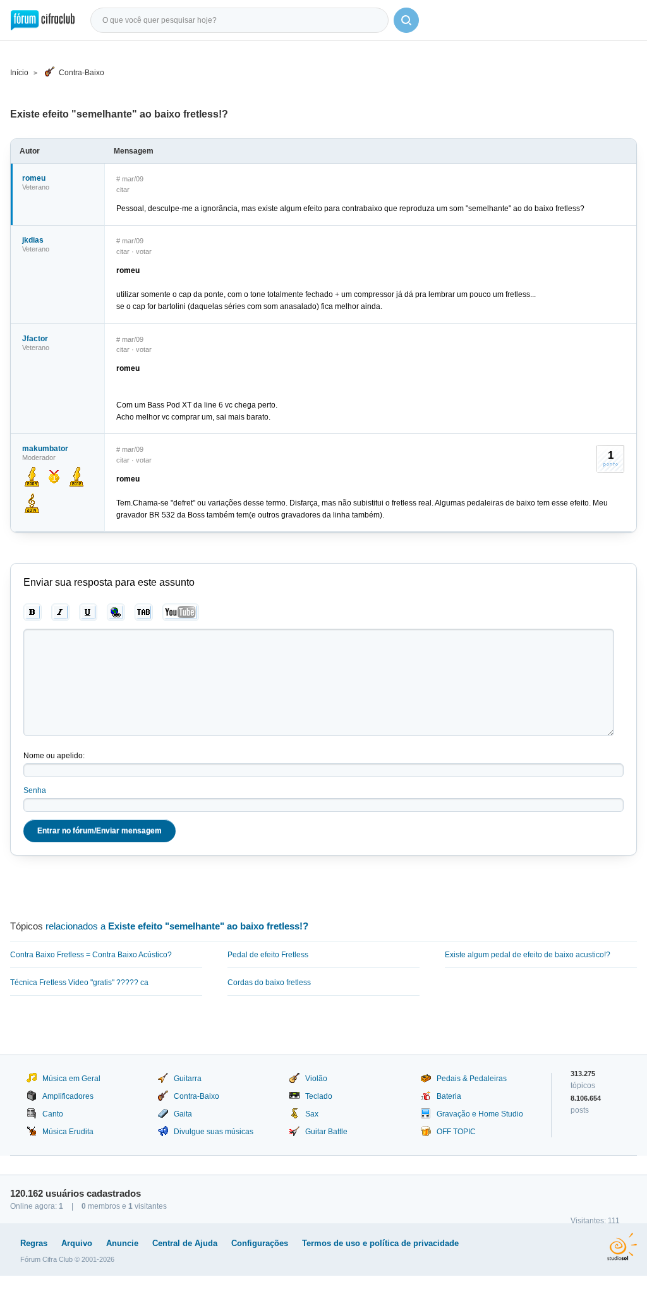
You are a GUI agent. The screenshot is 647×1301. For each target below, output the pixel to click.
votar (144, 251)
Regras (33, 1243)
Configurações (259, 1243)
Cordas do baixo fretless (269, 982)
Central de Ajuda (184, 1243)
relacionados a (176, 926)
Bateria (449, 1096)
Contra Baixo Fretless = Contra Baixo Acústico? (91, 954)
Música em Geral (71, 1078)
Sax (311, 1114)
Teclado (318, 1096)
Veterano (35, 187)
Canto (52, 1114)
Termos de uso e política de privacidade (380, 1243)
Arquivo (76, 1243)
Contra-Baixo (81, 72)
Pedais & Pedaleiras (472, 1078)
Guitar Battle (326, 1131)
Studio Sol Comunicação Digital (622, 1247)
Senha (34, 790)
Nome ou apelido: (54, 755)
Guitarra (188, 1078)
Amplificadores (68, 1096)
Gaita (183, 1114)
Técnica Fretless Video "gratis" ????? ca (79, 982)
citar (123, 189)
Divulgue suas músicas (213, 1131)
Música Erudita (68, 1131)
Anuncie (122, 1243)
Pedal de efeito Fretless (267, 954)
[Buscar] (406, 20)
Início (19, 72)
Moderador (39, 457)
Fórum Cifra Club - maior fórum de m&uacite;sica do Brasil (42, 20)
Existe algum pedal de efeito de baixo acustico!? (527, 954)
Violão (316, 1078)
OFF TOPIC (456, 1131)
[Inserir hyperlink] (116, 612)
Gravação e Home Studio (480, 1114)
